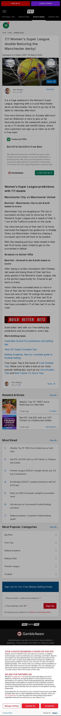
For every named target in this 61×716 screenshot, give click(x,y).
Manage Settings (12, 706)
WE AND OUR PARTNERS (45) (18, 674)
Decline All (30, 706)
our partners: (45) (18, 677)
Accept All (49, 706)
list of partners (10, 695)
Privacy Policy (7, 713)
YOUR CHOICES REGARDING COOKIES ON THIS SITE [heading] (29, 651)
